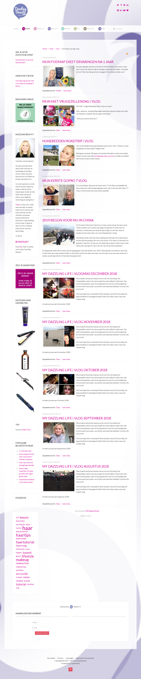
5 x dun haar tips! (25, 451)
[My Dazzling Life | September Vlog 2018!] (58, 432)
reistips (19, 577)
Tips (57, 49)
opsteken (20, 570)
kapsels (27, 552)
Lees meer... (67, 91)
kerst (18, 556)
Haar (51, 49)
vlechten (30, 584)
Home (16, 29)
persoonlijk (22, 573)
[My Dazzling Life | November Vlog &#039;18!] (58, 336)
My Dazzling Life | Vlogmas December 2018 (79, 274)
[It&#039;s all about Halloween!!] (58, 384)
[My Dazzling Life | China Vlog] (58, 234)
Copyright (69, 658)
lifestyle (28, 556)
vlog (17, 588)
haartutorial (25, 542)
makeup (22, 559)
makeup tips (21, 566)
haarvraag (21, 545)
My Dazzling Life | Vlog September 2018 (76, 418)
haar (27, 528)
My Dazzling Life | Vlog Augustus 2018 (75, 466)
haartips (23, 535)
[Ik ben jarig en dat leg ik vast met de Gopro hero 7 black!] (58, 195)
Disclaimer (51, 658)
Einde (97, 511)
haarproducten (22, 531)
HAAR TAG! (26, 430)
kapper (19, 552)
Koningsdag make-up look (104, 156)
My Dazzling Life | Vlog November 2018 (76, 322)
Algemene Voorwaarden (85, 658)
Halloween (20, 549)
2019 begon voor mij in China (68, 220)
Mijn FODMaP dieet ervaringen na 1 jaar (77, 62)
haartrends (21, 538)
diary (28, 524)
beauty (24, 517)
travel (27, 580)
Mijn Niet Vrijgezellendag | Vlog (71, 101)
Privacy (60, 658)
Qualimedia (75, 663)
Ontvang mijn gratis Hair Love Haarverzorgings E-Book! (25, 83)
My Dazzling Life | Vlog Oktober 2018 (74, 370)
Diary (58, 130)
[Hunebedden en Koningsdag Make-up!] (58, 155)
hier (20, 247)
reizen (26, 577)
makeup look (22, 563)
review (19, 580)
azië (17, 517)
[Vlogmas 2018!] (58, 288)
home (28, 549)
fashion (18, 528)
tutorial (21, 584)
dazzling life (20, 524)
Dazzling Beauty (80, 661)
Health (58, 91)
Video (18, 204)
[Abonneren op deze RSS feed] (127, 54)
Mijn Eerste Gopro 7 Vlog (64, 180)
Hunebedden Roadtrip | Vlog (67, 141)
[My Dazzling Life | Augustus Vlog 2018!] (58, 480)
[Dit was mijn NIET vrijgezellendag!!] (58, 116)
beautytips (20, 521)
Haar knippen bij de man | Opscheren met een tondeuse (26, 456)
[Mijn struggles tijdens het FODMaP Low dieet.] (58, 76)
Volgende (91, 511)
